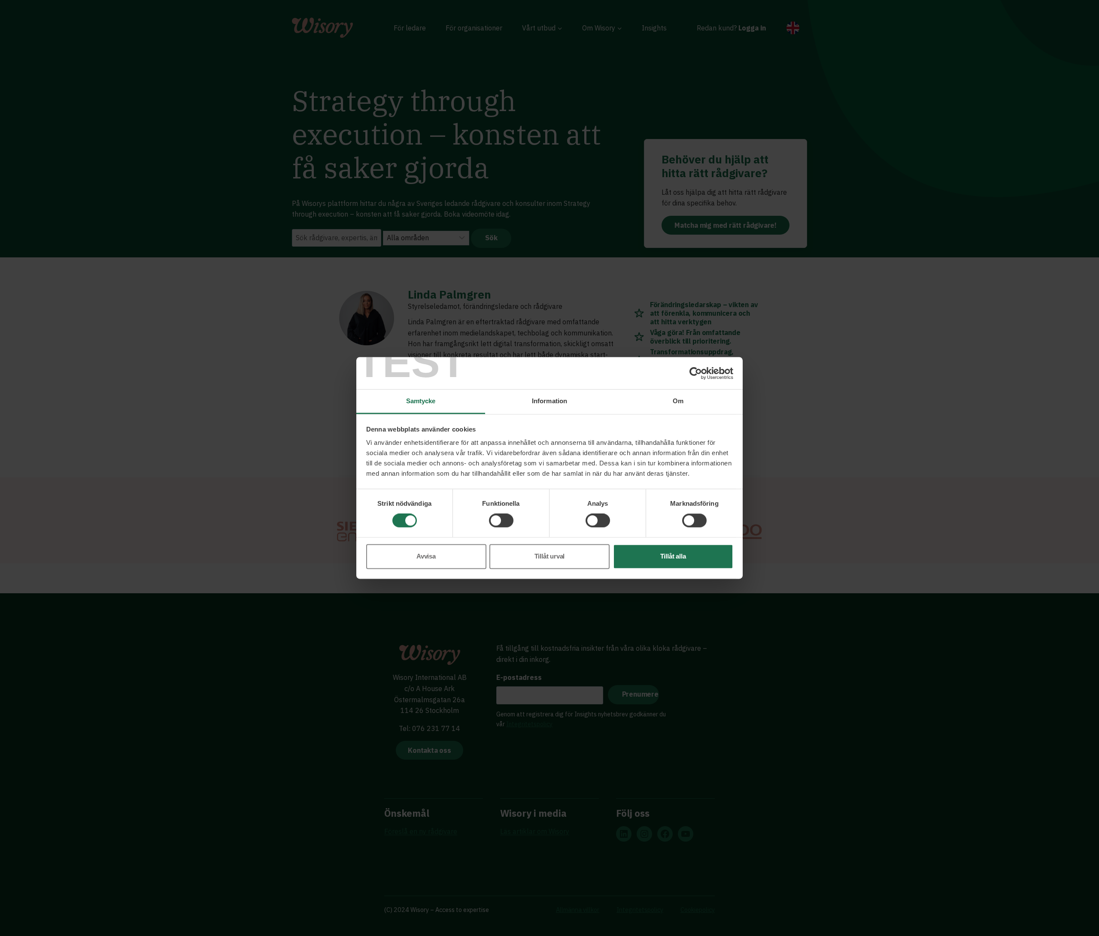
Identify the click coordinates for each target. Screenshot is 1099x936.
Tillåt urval (549, 556)
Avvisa (426, 556)
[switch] (501, 521)
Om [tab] (678, 401)
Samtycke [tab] (421, 401)
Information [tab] (549, 401)
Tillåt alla (673, 556)
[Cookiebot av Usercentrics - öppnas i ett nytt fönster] (695, 373)
